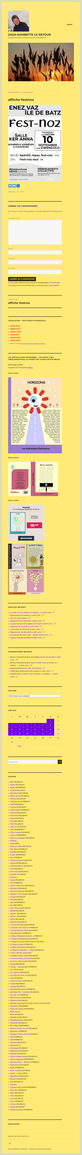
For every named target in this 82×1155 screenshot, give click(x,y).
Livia (12, 978)
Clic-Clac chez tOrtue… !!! (20, 618)
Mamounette (15, 998)
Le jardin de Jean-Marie (19, 956)
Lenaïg (13, 964)
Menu (69, 25)
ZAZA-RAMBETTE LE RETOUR (29, 34)
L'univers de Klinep (18, 925)
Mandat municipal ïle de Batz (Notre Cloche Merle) (30, 1003)
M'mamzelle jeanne (18, 989)
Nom (10, 248)
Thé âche (13, 1090)
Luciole (13, 984)
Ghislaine (14, 888)
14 (43, 729)
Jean (12, 905)
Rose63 (13, 1079)
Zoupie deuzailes (16, 1110)
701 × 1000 (20, 192)
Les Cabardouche (17, 970)
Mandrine (14, 1006)
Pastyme (13, 1054)
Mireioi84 (14, 1023)
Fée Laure (14, 872)
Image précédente (14, 92)
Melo (12, 1014)
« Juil (19, 746)
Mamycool (14, 1000)
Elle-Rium (14, 849)
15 (50, 729)
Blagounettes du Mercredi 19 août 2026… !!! (27, 632)
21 (43, 733)
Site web (11, 268)
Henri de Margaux (17, 891)
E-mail (11, 258)
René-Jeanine (15, 1070)
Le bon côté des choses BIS (20, 953)
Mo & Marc (14, 1026)
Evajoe (12, 855)
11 (19, 729)
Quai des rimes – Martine (20, 1062)
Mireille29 (14, 1017)
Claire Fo (13, 827)
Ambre (12, 785)
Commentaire (14, 218)
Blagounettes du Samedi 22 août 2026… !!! (27, 615)
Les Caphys (14, 972)
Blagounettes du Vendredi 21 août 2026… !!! (27, 621)
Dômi (12, 844)
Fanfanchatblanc (17, 866)
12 (27, 729)
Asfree (12, 787)
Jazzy (12, 902)
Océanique (14, 1048)
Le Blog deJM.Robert (18, 947)
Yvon (12, 1101)
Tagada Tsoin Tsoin (18, 1087)
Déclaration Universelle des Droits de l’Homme (32, 343)
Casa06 (13, 807)
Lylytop (13, 986)
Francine (13, 877)
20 (35, 733)
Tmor (12, 1093)
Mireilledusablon (17, 1020)
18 (19, 733)
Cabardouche (15, 801)
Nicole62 (13, 1042)
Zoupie (13, 1107)
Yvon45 (13, 1104)
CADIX (12, 671)
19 (27, 733)
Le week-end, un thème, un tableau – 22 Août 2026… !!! (32, 612)
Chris (12, 821)
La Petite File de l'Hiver (19, 930)
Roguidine (14, 1076)
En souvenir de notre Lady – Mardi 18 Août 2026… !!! (31, 635)
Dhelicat (13, 841)
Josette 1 (13, 914)
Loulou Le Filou (16, 981)
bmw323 (13, 799)
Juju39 (12, 919)
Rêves (30, 368)
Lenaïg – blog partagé (19, 967)
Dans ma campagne (18, 838)
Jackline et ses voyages (19, 894)
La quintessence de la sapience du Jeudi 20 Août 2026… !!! (33, 624)
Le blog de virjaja (17, 944)
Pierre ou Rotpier (17, 1059)
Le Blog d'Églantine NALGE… (21, 936)
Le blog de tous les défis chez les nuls (25, 942)
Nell (11, 1037)
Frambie (13, 874)
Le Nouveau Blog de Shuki (20, 958)
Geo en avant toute (17, 886)
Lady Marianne (16, 933)
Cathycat (13, 813)
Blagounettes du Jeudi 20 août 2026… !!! (26, 626)
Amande (13, 674)
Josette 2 (13, 916)
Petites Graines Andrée (19, 1056)
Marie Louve (15, 1012)
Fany (12, 869)
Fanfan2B (14, 863)
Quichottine (15, 1065)
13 (35, 729)
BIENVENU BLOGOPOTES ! (19, 1136)
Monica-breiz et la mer (19, 1028)
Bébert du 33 (15, 796)
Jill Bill (12, 911)
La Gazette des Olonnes (19, 928)
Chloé (12, 818)
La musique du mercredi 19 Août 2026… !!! (27, 629)
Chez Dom (14, 815)
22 (50, 733)
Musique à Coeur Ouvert (19, 1034)
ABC (11, 782)
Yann (12, 1098)
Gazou (12, 880)
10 (12, 729)
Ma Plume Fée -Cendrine (20, 992)
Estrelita (13, 852)
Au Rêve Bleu (15, 790)
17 (12, 733)
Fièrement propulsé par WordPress (40, 1149)
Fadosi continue (16, 860)
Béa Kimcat (14, 793)
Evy (11, 858)
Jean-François (15, 908)
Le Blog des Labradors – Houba (22, 950)
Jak (11, 900)
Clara (12, 830)
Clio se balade (15, 832)
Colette (13, 835)
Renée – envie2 (16, 1073)
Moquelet (14, 1031)
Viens (12, 1096)
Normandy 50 (15, 1045)
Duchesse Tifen (16, 846)
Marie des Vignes (17, 1009)
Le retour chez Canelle (19, 961)
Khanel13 (13, 922)
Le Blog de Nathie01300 (19, 939)
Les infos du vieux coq (19, 975)
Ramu (12, 1068)
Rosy (12, 1082)
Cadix (12, 804)
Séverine (13, 1084)
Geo (11, 883)
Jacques (13, 897)
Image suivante (27, 92)
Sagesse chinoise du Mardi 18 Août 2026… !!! (27, 638)
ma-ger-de (14, 995)
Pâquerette (14, 1051)
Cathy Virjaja (15, 810)
